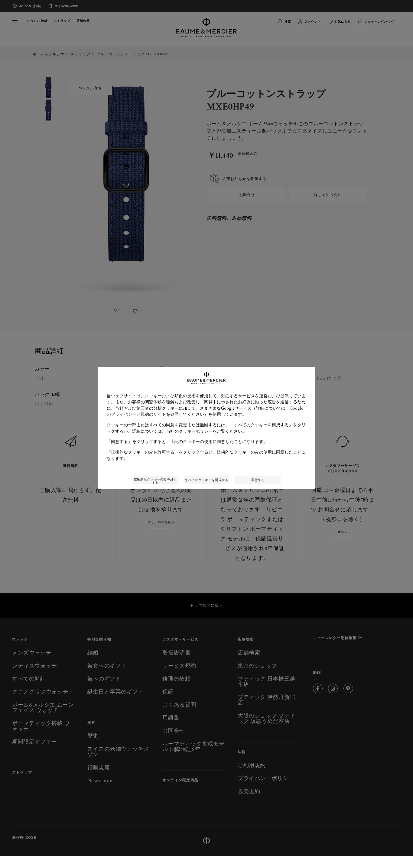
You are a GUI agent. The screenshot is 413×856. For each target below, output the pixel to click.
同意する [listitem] (258, 479)
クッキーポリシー (196, 431)
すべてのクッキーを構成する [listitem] (206, 479)
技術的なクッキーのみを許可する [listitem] (155, 480)
